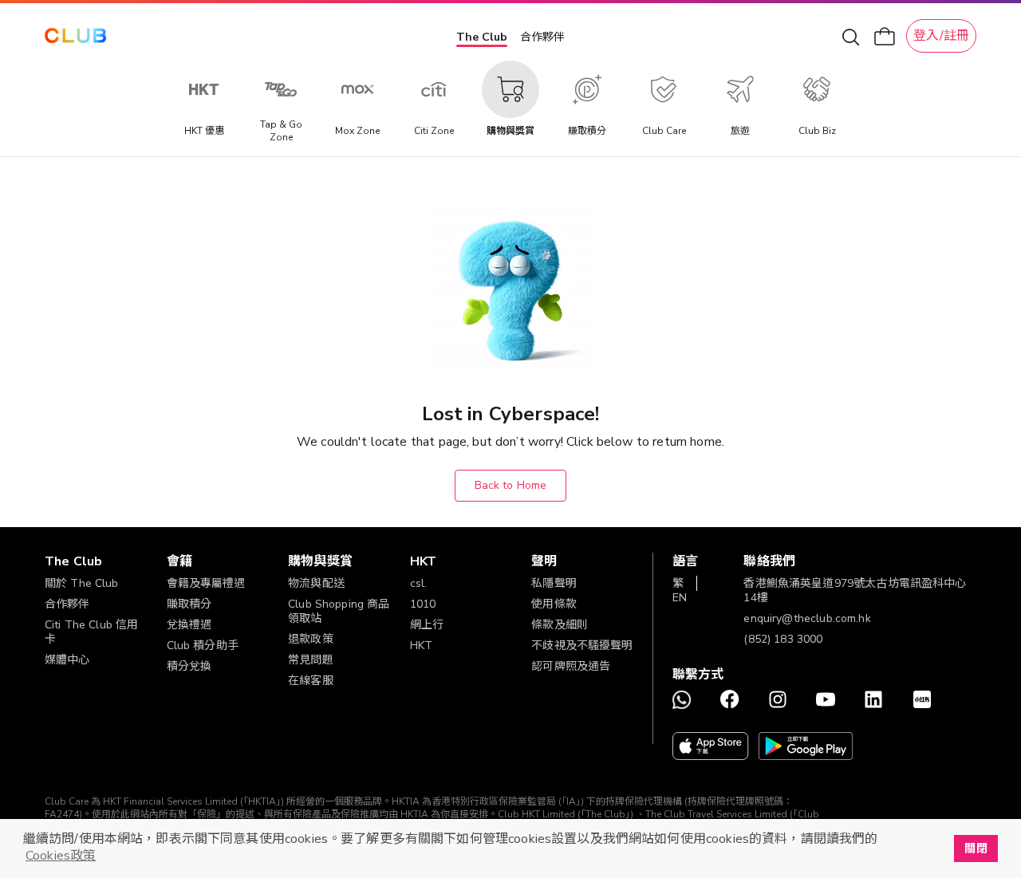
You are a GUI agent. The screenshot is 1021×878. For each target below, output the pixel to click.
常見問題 (310, 659)
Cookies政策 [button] (61, 855)
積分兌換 (189, 666)
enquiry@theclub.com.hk (806, 618)
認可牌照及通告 (570, 666)
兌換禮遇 (189, 624)
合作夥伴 (542, 37)
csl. (419, 583)
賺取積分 (189, 604)
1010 (423, 604)
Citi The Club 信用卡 (91, 632)
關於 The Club (82, 583)
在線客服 (310, 680)
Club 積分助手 (202, 645)
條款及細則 (559, 624)
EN (679, 597)
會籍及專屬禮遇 (206, 583)
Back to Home (511, 485)
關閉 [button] (975, 848)
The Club (481, 37)
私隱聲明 (554, 583)
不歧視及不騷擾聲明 (582, 645)
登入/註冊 (941, 36)
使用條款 (554, 604)
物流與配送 (316, 583)
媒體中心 (67, 659)
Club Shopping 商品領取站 (338, 611)
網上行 (426, 624)
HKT (421, 645)
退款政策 (310, 639)
